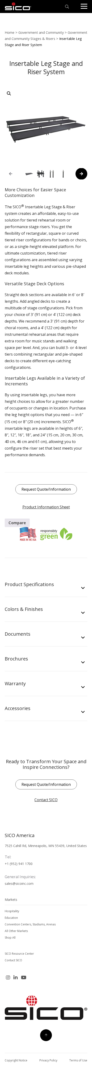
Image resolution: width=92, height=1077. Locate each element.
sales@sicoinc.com (19, 883)
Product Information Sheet (46, 507)
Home (9, 32)
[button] (9, 93)
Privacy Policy (48, 1060)
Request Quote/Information (46, 489)
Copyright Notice (16, 1060)
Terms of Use (78, 1060)
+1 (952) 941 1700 (19, 863)
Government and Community (41, 32)
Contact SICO (46, 799)
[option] (29, 174)
